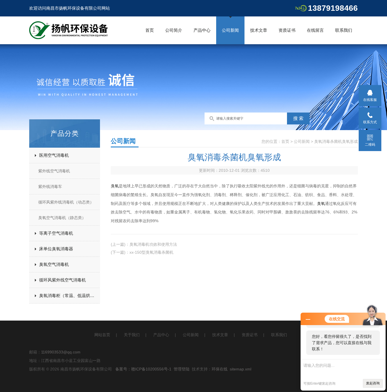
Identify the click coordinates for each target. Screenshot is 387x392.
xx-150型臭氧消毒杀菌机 (151, 252)
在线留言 (315, 30)
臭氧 (115, 186)
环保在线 (219, 369)
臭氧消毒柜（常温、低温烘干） (69, 295)
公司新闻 (230, 30)
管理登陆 (182, 369)
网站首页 (102, 334)
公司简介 (173, 30)
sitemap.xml (240, 369)
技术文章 (258, 30)
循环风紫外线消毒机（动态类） (66, 202)
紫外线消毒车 (50, 186)
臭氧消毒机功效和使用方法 (153, 244)
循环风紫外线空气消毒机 (62, 279)
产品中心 (202, 30)
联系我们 (343, 30)
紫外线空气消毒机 (54, 171)
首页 (149, 30)
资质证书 (286, 30)
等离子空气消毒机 (56, 233)
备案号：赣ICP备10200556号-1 (143, 369)
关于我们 (132, 334)
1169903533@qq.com (60, 352)
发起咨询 (373, 383)
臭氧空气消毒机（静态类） (62, 217)
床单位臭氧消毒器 (56, 248)
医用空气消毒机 (54, 155)
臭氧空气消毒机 (54, 264)
